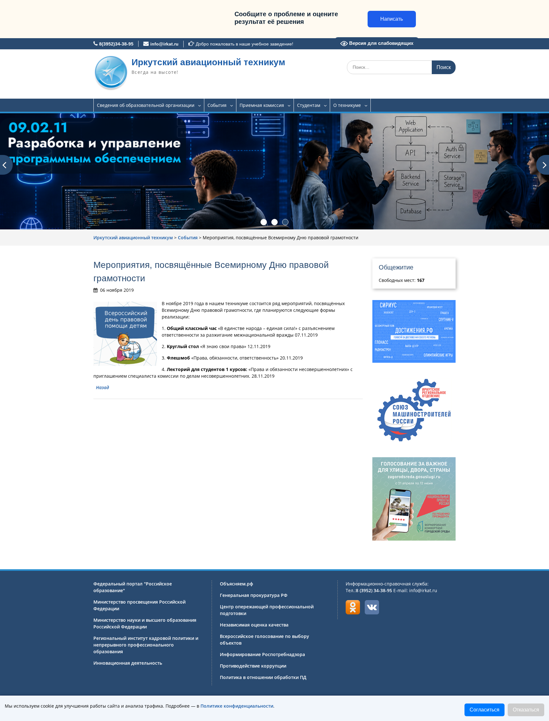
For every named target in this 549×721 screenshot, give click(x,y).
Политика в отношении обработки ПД (263, 677)
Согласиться (484, 709)
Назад (102, 387)
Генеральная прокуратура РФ (254, 595)
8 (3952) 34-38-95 (374, 590)
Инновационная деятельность (127, 663)
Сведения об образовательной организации (145, 105)
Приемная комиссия (262, 105)
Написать (391, 19)
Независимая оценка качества (254, 625)
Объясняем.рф (236, 584)
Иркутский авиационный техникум (208, 62)
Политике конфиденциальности (236, 706)
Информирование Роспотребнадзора (262, 654)
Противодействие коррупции (253, 666)
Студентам (308, 105)
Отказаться (526, 709)
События (217, 105)
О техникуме (347, 105)
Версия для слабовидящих (380, 43)
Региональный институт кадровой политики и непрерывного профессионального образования (145, 644)
